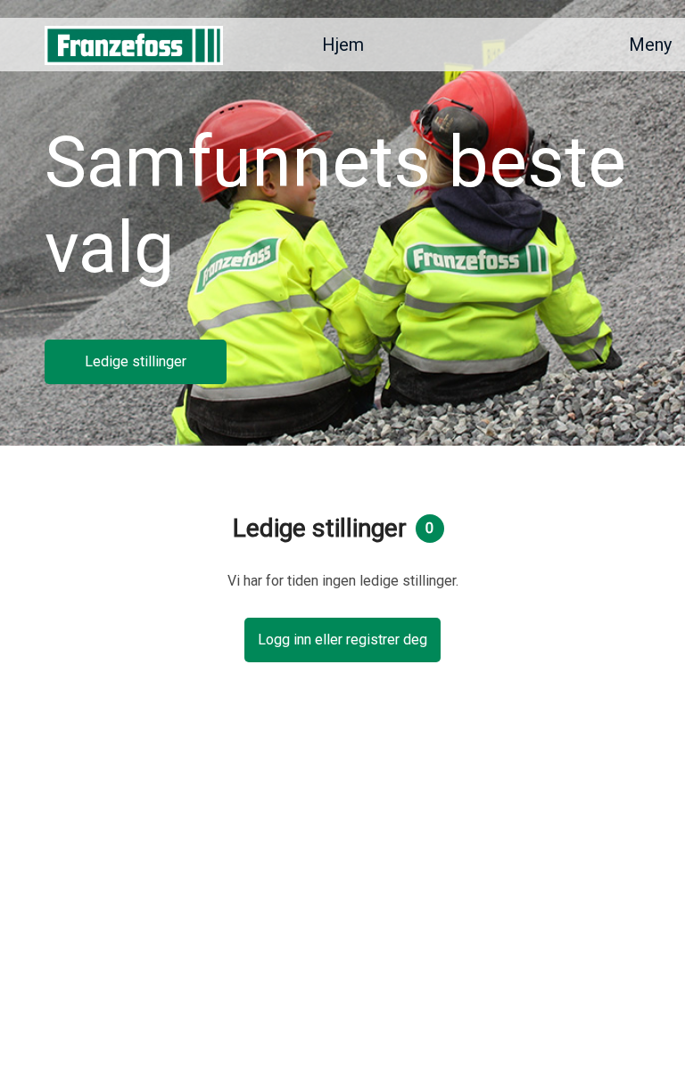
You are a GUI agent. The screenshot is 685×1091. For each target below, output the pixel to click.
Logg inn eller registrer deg (342, 639)
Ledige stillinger (135, 361)
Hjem (343, 44)
